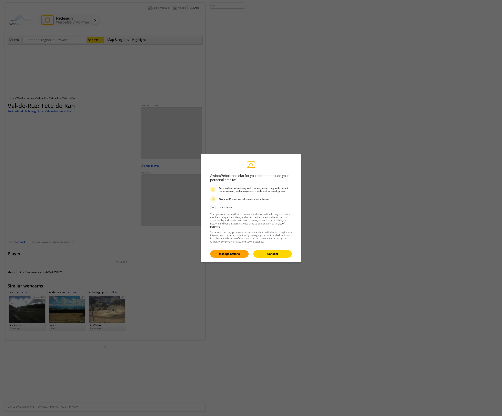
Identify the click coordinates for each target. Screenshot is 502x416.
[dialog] (251, 208)
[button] (251, 207)
